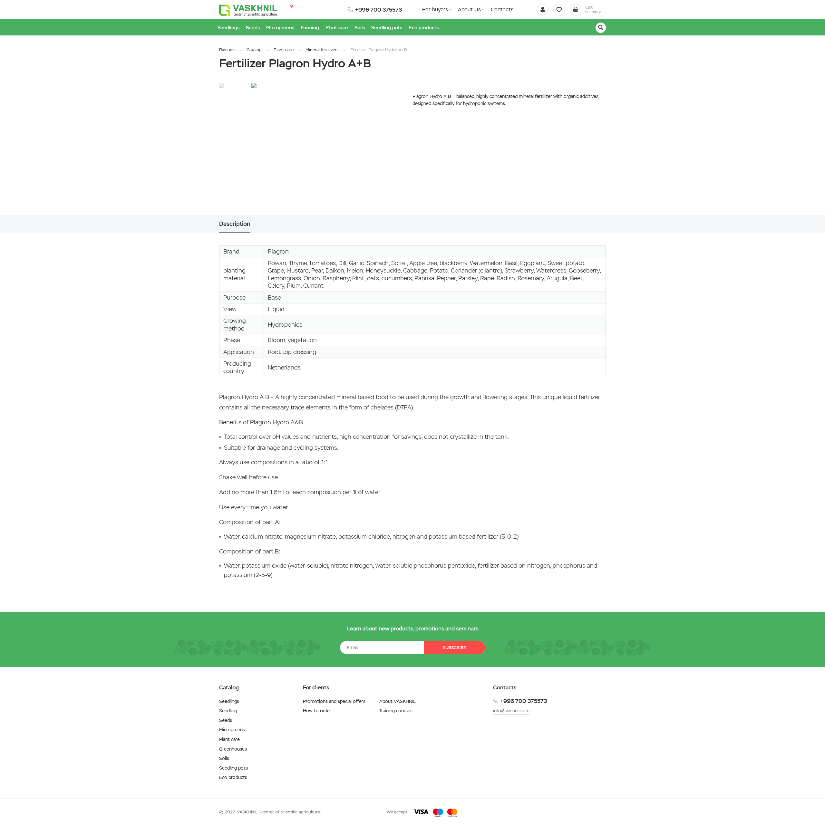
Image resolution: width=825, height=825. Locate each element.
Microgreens (232, 730)
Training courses (395, 711)
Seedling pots (233, 768)
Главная (227, 50)
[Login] (542, 9)
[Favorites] (559, 9)
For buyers (435, 9)
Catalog (254, 50)
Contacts (502, 9)
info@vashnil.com (511, 711)
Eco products (233, 777)
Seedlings (229, 701)
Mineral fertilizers (322, 50)
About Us (469, 9)
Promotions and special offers (334, 701)
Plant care (284, 50)
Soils (224, 758)
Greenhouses (233, 749)
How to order (317, 711)
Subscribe (454, 647)
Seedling (228, 711)
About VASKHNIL (397, 701)
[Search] (601, 28)
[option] (317, 149)
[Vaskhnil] (248, 10)
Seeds (225, 720)
